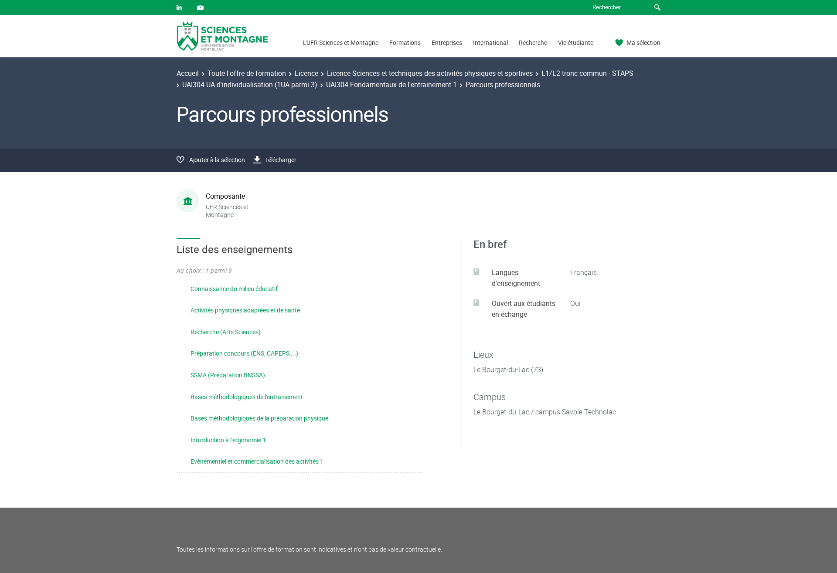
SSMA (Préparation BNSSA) (228, 375)
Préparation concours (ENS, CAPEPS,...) (244, 353)
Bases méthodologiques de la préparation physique (259, 418)
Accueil (188, 73)
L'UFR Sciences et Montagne (340, 42)
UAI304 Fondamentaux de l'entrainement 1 (391, 84)
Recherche (533, 42)
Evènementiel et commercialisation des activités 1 (257, 461)
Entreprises (447, 42)
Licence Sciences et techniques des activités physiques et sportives (430, 73)
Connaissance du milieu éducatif (234, 289)
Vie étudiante (575, 42)
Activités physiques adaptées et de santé (245, 310)
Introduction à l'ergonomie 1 (228, 440)
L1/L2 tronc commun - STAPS (587, 73)
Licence (306, 73)
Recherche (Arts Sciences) (226, 332)
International (490, 42)
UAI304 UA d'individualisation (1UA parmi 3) (249, 84)
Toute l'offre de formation (247, 73)
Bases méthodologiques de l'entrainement (247, 397)
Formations (405, 42)
